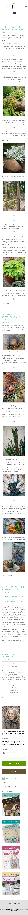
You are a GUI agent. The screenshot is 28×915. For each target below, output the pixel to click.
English (7, 752)
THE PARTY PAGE (14, 771)
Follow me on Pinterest (10, 778)
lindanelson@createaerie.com (15, 903)
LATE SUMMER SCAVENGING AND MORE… (11, 317)
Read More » (5, 306)
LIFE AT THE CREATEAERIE (8, 655)
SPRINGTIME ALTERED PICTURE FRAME (13, 588)
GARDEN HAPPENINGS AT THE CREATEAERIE (13, 28)
